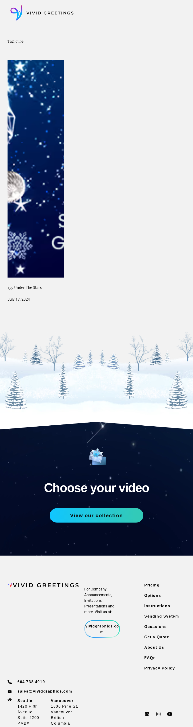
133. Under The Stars (25, 288)
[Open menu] (182, 13)
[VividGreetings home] (40, 13)
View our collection (96, 515)
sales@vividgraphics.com (44, 691)
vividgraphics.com (102, 628)
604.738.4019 (31, 682)
